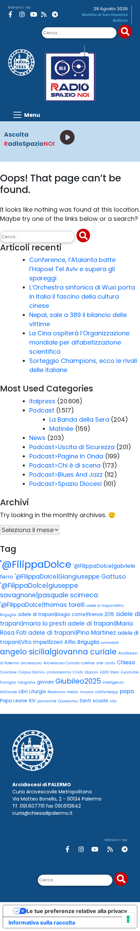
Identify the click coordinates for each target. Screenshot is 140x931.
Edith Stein (109, 672)
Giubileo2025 (78, 681)
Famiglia (8, 682)
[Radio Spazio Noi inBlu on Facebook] (12, 14)
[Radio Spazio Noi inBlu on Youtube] (34, 14)
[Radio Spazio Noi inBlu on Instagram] (23, 14)
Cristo (78, 672)
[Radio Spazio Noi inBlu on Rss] (45, 14)
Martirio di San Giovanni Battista (105, 17)
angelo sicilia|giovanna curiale (58, 651)
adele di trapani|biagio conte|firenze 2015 (66, 614)
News (37, 438)
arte (99, 663)
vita (113, 701)
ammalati (110, 642)
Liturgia (37, 691)
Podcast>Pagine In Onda (66, 456)
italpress (42, 401)
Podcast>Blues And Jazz (66, 474)
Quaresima (68, 701)
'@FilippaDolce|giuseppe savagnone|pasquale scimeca (49, 590)
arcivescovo (31, 663)
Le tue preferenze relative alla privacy (77, 911)
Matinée (61, 428)
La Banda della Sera (79, 419)
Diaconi (91, 672)
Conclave (8, 672)
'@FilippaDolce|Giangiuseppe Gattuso (70, 577)
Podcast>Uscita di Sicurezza (72, 447)
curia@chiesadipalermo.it (42, 813)
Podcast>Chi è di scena (65, 465)
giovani (45, 682)
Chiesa (126, 662)
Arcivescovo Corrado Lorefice (68, 663)
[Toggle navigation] (26, 114)
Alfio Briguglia (81, 642)
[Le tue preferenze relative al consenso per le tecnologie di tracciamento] (128, 919)
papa (127, 691)
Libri (23, 691)
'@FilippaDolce (35, 564)
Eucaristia (130, 672)
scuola (100, 701)
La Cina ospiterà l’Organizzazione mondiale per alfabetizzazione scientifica (79, 342)
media (72, 692)
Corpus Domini (31, 672)
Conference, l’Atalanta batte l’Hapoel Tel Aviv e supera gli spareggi (72, 269)
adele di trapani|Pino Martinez (72, 633)
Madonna (56, 692)
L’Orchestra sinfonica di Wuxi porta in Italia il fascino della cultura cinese (82, 296)
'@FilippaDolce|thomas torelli (42, 605)
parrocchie (46, 701)
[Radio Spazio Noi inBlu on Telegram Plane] (56, 14)
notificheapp (106, 692)
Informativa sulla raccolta (41, 922)
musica (86, 692)
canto (110, 663)
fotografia (26, 682)
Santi (85, 701)
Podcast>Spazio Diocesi (65, 483)
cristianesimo (59, 672)
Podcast (41, 410)
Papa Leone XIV (18, 701)
